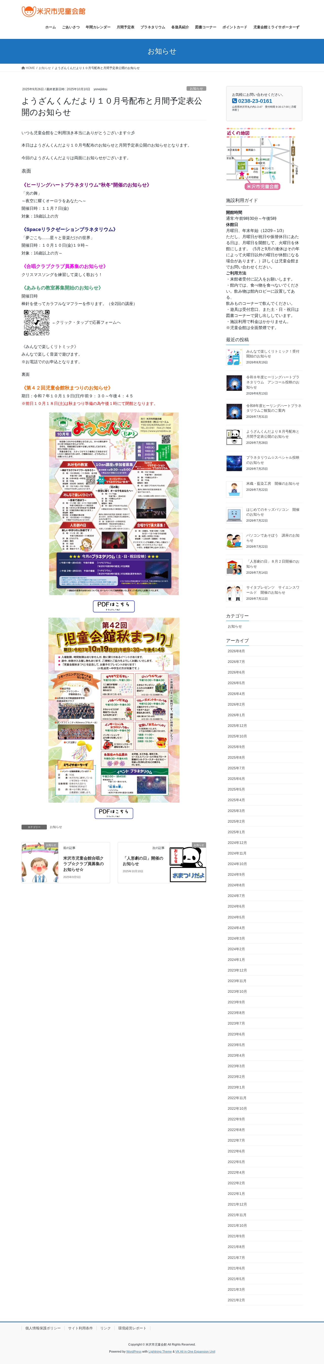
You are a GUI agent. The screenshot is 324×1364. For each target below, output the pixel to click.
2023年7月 (236, 1023)
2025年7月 (236, 768)
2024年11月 (237, 853)
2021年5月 (236, 1279)
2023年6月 (236, 1034)
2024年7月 (236, 896)
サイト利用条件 (80, 1328)
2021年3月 (236, 1289)
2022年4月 (236, 1172)
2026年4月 (236, 694)
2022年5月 (236, 1162)
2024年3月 (236, 938)
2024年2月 (236, 949)
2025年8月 (236, 757)
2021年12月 (237, 1204)
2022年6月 (236, 1151)
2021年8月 (236, 1247)
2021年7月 (236, 1258)
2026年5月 (236, 683)
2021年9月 (236, 1236)
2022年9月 (236, 1119)
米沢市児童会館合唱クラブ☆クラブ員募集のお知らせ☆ (83, 864)
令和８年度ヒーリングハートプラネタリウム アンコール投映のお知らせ (272, 382)
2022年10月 (237, 1108)
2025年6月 (236, 779)
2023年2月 (236, 1077)
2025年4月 (236, 800)
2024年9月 (236, 874)
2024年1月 (236, 960)
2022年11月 (237, 1098)
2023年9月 (236, 1002)
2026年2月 (236, 704)
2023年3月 (236, 1066)
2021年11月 (237, 1215)
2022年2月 (236, 1183)
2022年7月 (236, 1140)
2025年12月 (237, 726)
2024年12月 (237, 843)
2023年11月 (237, 981)
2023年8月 (236, 1013)
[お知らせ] (40, 852)
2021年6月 (236, 1268)
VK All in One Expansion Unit (195, 1351)
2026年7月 (236, 662)
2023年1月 (236, 1087)
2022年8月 (236, 1130)
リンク (105, 1328)
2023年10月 (237, 991)
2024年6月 (236, 906)
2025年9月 (236, 747)
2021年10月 (237, 1225)
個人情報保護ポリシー (43, 1328)
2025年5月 (236, 789)
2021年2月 (236, 1300)
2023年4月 (236, 1055)
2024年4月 (236, 928)
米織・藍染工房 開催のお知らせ (272, 483)
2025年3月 (236, 811)
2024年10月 (237, 864)
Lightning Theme (160, 1351)
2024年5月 (236, 917)
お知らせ (196, 88)
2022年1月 (236, 1194)
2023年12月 (237, 970)
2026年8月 (236, 651)
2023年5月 (236, 1045)
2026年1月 (236, 715)
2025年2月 (236, 821)
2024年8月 (236, 885)
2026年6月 (236, 672)
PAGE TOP (311, 1318)
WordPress (133, 1351)
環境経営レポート (132, 1328)
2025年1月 (236, 832)
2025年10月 (237, 736)
